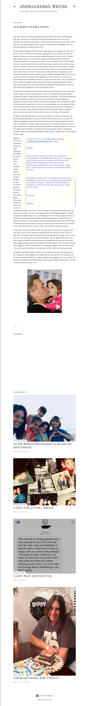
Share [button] (15, 326)
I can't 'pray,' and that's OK (32, 576)
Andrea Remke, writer (43, 6)
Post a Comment (24, 682)
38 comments (23, 451)
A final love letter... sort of (33, 507)
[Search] (74, 6)
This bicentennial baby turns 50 (36, 678)
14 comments (23, 512)
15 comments (23, 580)
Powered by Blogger (46, 695)
